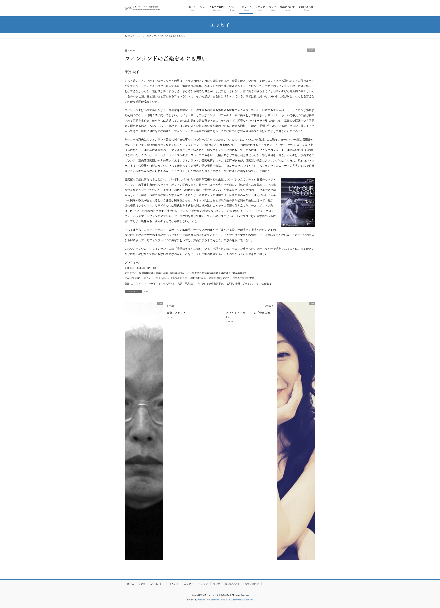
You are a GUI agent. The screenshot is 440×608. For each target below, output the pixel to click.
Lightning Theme (218, 599)
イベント (174, 583)
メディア (203, 583)
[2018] (296, 430)
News (142, 583)
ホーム (130, 583)
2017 (311, 50)
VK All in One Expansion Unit (240, 599)
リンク (216, 583)
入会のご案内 (157, 583)
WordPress (201, 599)
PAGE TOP (427, 586)
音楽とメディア (176, 313)
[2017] (144, 430)
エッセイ (188, 583)
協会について (232, 583)
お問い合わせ (252, 583)
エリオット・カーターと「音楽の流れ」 (248, 314)
